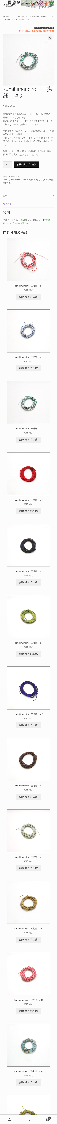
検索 (28, 1119)
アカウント (9, 1119)
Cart (44, 1117)
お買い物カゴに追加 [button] (28, 296)
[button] (50, 38)
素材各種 (35, 16)
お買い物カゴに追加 (26, 164)
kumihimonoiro (47, 16)
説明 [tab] (5, 195)
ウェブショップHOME (15, 16)
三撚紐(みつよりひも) (36, 179)
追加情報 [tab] (7, 203)
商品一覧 (49, 179)
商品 (27, 16)
